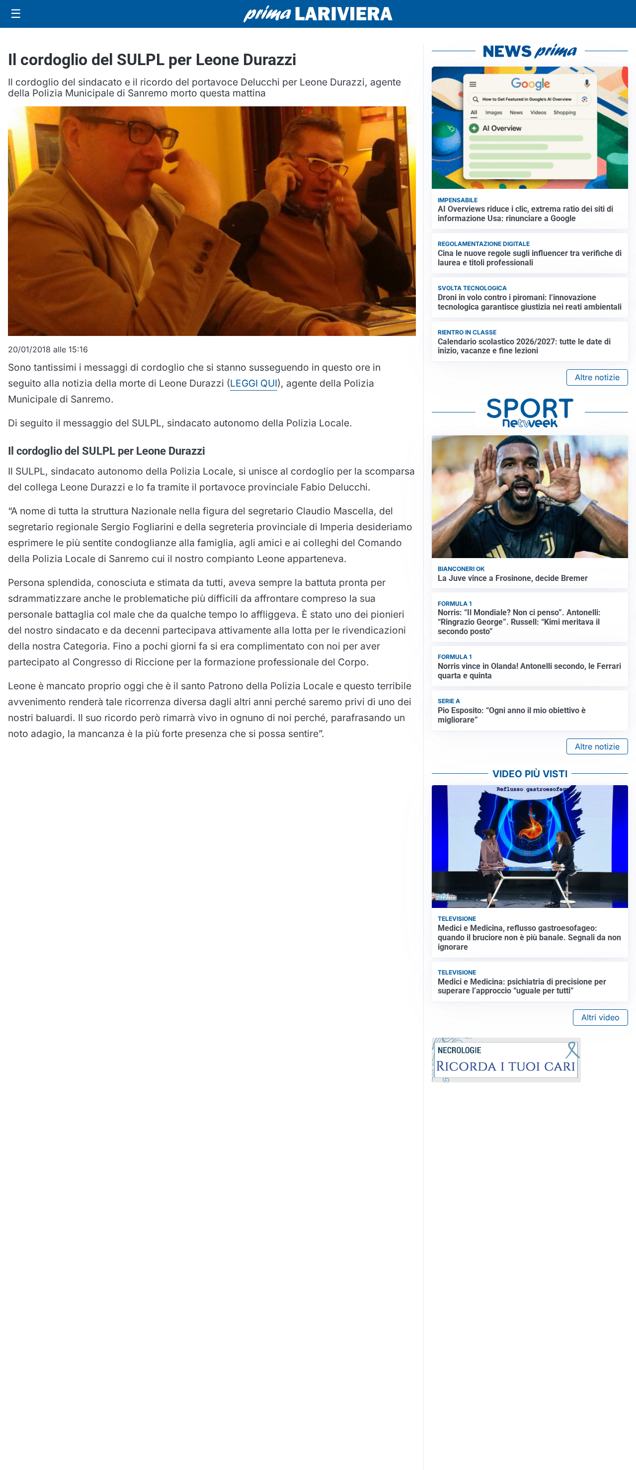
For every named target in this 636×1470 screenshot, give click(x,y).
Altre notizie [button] (597, 377)
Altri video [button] (600, 1017)
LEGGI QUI (253, 383)
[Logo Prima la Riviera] (318, 13)
